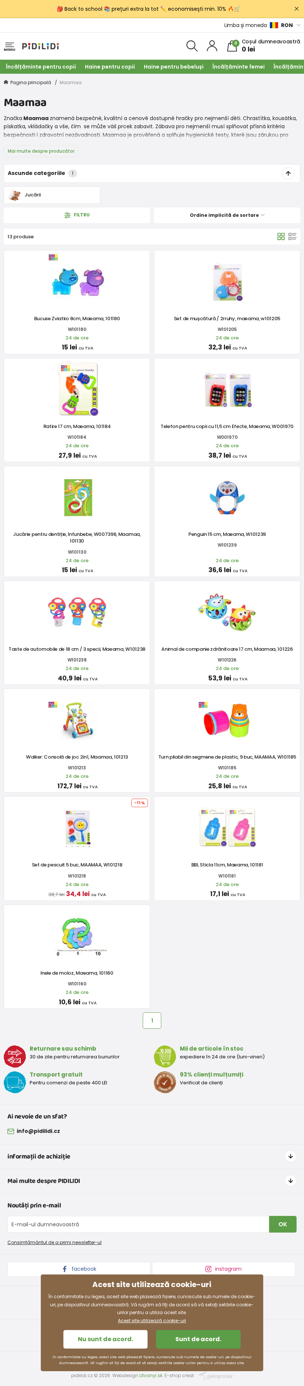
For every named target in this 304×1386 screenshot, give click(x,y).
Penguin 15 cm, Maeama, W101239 (227, 534)
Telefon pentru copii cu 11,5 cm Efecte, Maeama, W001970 (227, 426)
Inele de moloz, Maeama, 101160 (76, 972)
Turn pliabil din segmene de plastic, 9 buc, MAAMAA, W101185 (227, 756)
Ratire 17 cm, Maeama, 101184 (77, 426)
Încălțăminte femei (238, 66)
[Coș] (281, 236)
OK (282, 1224)
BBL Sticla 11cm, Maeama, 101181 (227, 864)
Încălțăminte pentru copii (41, 66)
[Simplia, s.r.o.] (216, 1375)
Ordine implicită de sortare (225, 215)
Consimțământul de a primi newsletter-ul (54, 1242)
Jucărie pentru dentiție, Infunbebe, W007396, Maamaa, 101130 (77, 537)
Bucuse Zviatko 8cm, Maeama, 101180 (77, 318)
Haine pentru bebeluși (174, 66)
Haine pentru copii (110, 66)
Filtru (81, 215)
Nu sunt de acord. (105, 1339)
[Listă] (292, 236)
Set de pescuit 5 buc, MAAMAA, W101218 (77, 864)
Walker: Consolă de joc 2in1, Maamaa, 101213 (77, 756)
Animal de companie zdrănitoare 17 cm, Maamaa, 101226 (227, 649)
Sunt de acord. (198, 1339)
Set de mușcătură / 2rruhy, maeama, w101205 (227, 318)
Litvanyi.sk (150, 1375)
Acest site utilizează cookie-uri (152, 1320)
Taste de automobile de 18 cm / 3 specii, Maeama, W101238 (77, 649)
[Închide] (296, 9)
